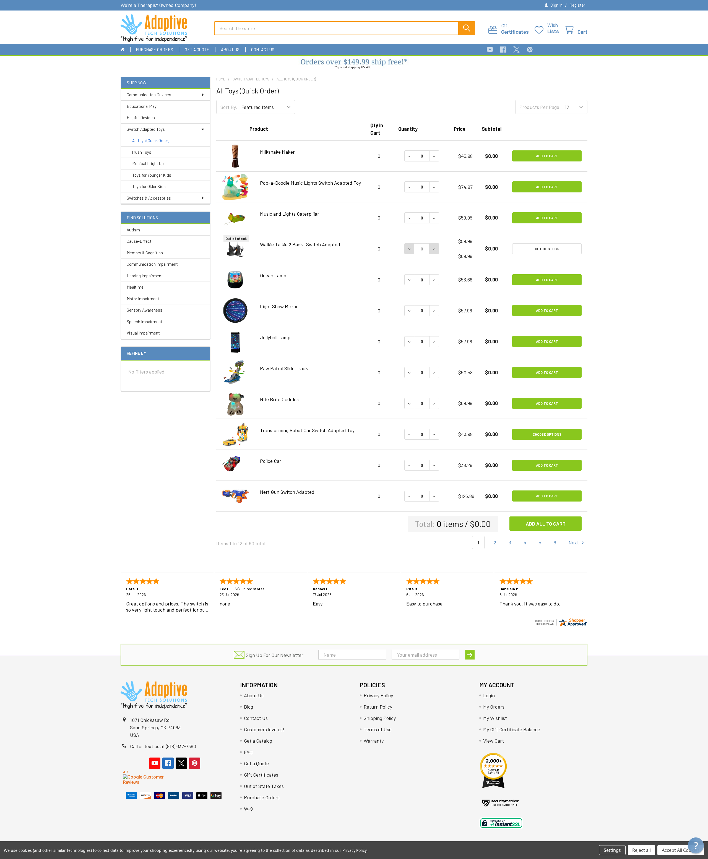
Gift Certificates (261, 775)
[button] (354, 64)
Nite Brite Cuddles (279, 399)
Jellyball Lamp (275, 337)
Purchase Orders (154, 49)
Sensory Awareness (144, 309)
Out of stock (547, 249)
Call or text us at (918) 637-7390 (163, 746)
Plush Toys (141, 152)
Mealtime (135, 286)
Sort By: (229, 107)
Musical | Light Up (148, 163)
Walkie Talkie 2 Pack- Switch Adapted (300, 244)
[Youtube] (490, 49)
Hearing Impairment (145, 275)
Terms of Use (378, 729)
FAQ (248, 752)
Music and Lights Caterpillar (289, 214)
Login (489, 695)
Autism (133, 229)
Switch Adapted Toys (146, 129)
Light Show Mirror (279, 306)
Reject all (641, 850)
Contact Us (262, 49)
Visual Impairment (143, 332)
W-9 (248, 809)
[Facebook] (503, 49)
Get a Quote (197, 49)
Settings (612, 850)
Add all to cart (546, 524)
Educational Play (142, 106)
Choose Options (547, 434)
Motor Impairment (143, 298)
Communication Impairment (152, 264)
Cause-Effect (139, 241)
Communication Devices (149, 94)
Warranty (374, 741)
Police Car (270, 461)
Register (577, 4)
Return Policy (378, 707)
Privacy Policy (378, 695)
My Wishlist (495, 718)
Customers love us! (264, 729)
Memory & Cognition (145, 252)
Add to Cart (547, 156)
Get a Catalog (258, 741)
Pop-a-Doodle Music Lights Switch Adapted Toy (310, 183)
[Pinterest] (529, 49)
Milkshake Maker (277, 152)
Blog (248, 707)
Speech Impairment (144, 321)
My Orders (493, 707)
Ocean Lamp (273, 275)
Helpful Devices (141, 117)
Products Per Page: (540, 107)
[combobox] (344, 28)
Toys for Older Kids (149, 186)
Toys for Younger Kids (151, 175)
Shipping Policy (380, 718)
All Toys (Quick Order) (150, 140)
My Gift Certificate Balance (511, 729)
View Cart (493, 741)
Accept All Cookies (681, 850)
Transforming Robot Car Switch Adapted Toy (307, 430)
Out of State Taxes (264, 786)
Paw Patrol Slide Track (284, 368)
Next (574, 542)
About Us (230, 49)
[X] (516, 49)
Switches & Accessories (149, 197)
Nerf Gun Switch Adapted (287, 492)
